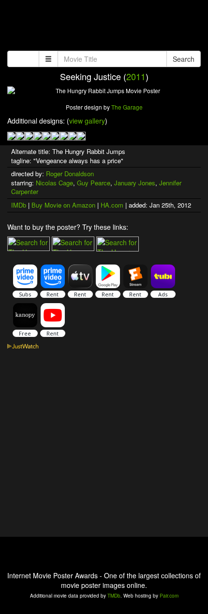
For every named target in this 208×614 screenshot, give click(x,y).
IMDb (18, 204)
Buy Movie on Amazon (63, 204)
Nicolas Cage (54, 182)
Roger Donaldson (70, 173)
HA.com (112, 204)
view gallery (87, 121)
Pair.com (169, 595)
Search (183, 59)
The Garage (127, 107)
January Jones (134, 182)
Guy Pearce (93, 182)
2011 (136, 76)
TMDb (113, 595)
